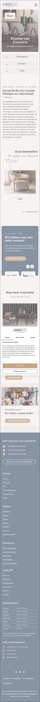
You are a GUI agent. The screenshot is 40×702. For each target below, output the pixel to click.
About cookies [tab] (20, 337)
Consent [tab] (7, 337)
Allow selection (20, 371)
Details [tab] (33, 337)
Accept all (20, 366)
